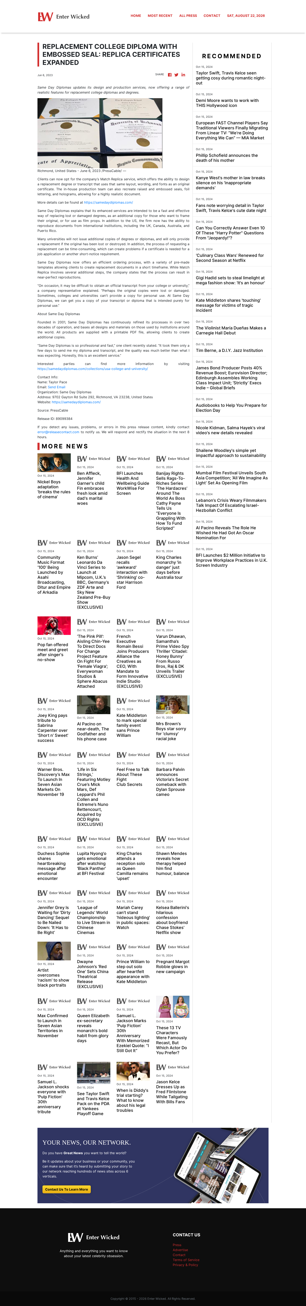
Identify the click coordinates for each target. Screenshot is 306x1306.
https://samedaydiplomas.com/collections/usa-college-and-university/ (92, 369)
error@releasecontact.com (58, 432)
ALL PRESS (188, 16)
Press (177, 1245)
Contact (179, 1255)
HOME (136, 16)
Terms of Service (186, 1260)
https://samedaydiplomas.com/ (108, 202)
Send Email (56, 387)
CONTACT (212, 16)
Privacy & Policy (185, 1265)
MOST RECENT (160, 16)
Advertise (180, 1250)
